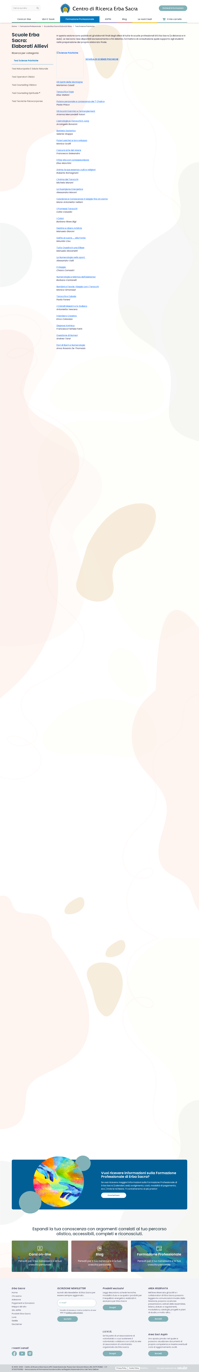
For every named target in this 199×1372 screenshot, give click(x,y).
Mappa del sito (19, 1306)
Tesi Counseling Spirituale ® (26, 93)
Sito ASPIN (16, 1310)
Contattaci (114, 1195)
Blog (124, 19)
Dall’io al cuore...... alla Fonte (71, 237)
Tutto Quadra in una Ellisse (70, 247)
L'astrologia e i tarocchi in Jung (72, 120)
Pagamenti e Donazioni (23, 1303)
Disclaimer (17, 1324)
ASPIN (108, 19)
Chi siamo (17, 1296)
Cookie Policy (134, 1368)
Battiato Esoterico (66, 130)
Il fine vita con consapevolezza (72, 159)
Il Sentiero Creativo (66, 315)
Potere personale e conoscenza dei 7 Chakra (80, 101)
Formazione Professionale (80, 19)
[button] (26, 8)
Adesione (16, 1299)
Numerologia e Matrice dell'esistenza (75, 276)
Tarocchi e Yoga (65, 91)
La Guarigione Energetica (69, 189)
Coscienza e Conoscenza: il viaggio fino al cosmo (82, 198)
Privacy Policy (121, 1368)
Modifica (144, 1368)
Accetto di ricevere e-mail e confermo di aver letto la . (78, 1311)
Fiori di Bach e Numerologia (70, 345)
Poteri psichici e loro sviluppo (71, 140)
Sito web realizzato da (166, 1368)
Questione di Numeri (67, 335)
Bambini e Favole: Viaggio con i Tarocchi (77, 286)
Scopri (112, 1307)
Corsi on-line (24, 19)
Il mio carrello (174, 19)
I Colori (60, 218)
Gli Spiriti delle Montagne (69, 82)
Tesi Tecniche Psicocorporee (27, 101)
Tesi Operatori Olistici (23, 76)
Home (14, 26)
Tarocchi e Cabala (66, 296)
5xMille (15, 1320)
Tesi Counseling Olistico (24, 84)
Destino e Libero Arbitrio (69, 228)
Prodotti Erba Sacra (21, 1313)
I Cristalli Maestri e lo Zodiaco (71, 306)
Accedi (158, 1318)
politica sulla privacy (74, 1313)
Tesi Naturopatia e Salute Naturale (30, 68)
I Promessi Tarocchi (66, 208)
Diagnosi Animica (65, 325)
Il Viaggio (61, 267)
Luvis (14, 1317)
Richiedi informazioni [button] (173, 8)
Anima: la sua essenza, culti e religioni (75, 169)
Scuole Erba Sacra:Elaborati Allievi (58, 26)
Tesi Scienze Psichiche (26, 60)
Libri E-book (48, 19)
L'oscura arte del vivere (68, 150)
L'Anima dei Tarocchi (67, 179)
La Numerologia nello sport (70, 257)
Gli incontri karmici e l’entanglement (75, 111)
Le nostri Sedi (145, 19)
